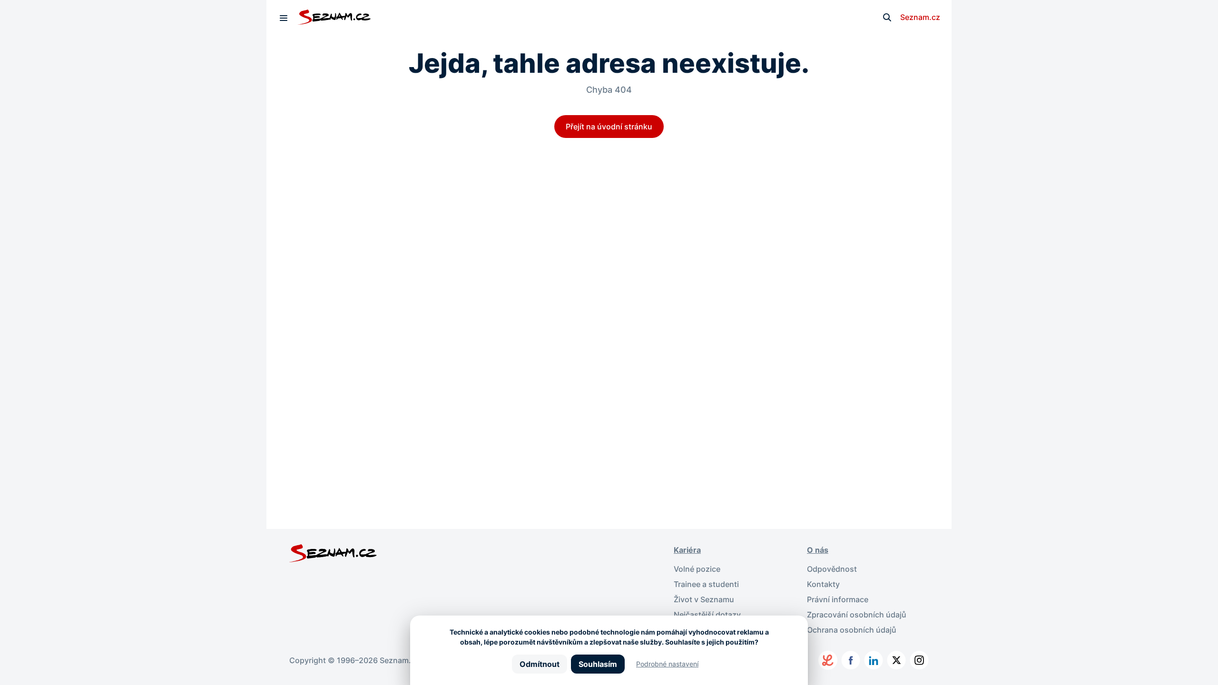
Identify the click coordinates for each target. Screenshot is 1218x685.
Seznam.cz (920, 17)
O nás (817, 550)
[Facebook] (850, 660)
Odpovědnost (832, 569)
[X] (896, 660)
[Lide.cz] (827, 660)
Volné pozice (697, 569)
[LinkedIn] (873, 660)
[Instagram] (919, 660)
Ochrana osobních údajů (851, 630)
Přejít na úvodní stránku (609, 126)
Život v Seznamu (704, 599)
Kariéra (687, 550)
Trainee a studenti (706, 584)
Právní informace (837, 599)
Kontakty (823, 584)
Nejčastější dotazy (707, 614)
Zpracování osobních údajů (856, 614)
